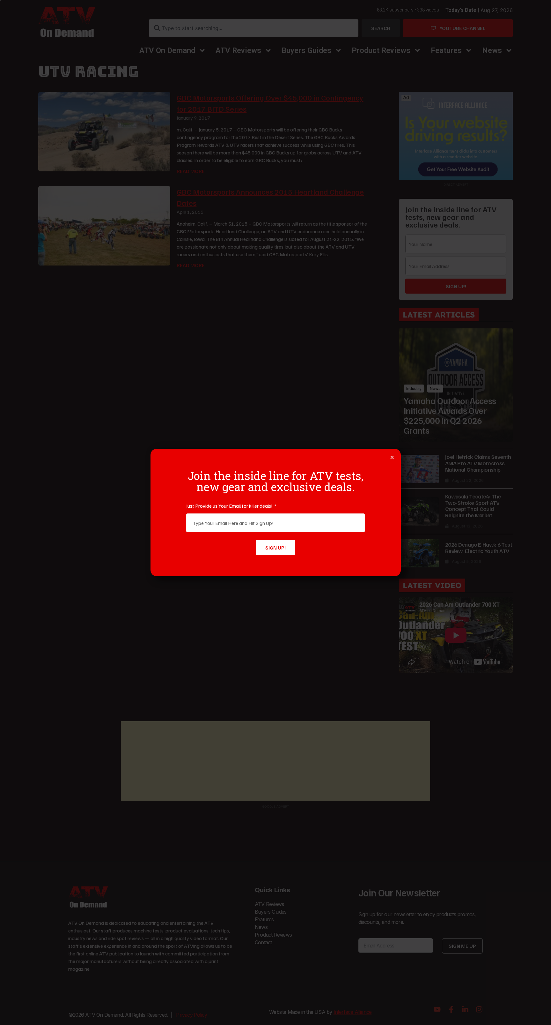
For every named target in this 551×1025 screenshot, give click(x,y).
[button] (392, 457)
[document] (275, 512)
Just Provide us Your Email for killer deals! (230, 506)
